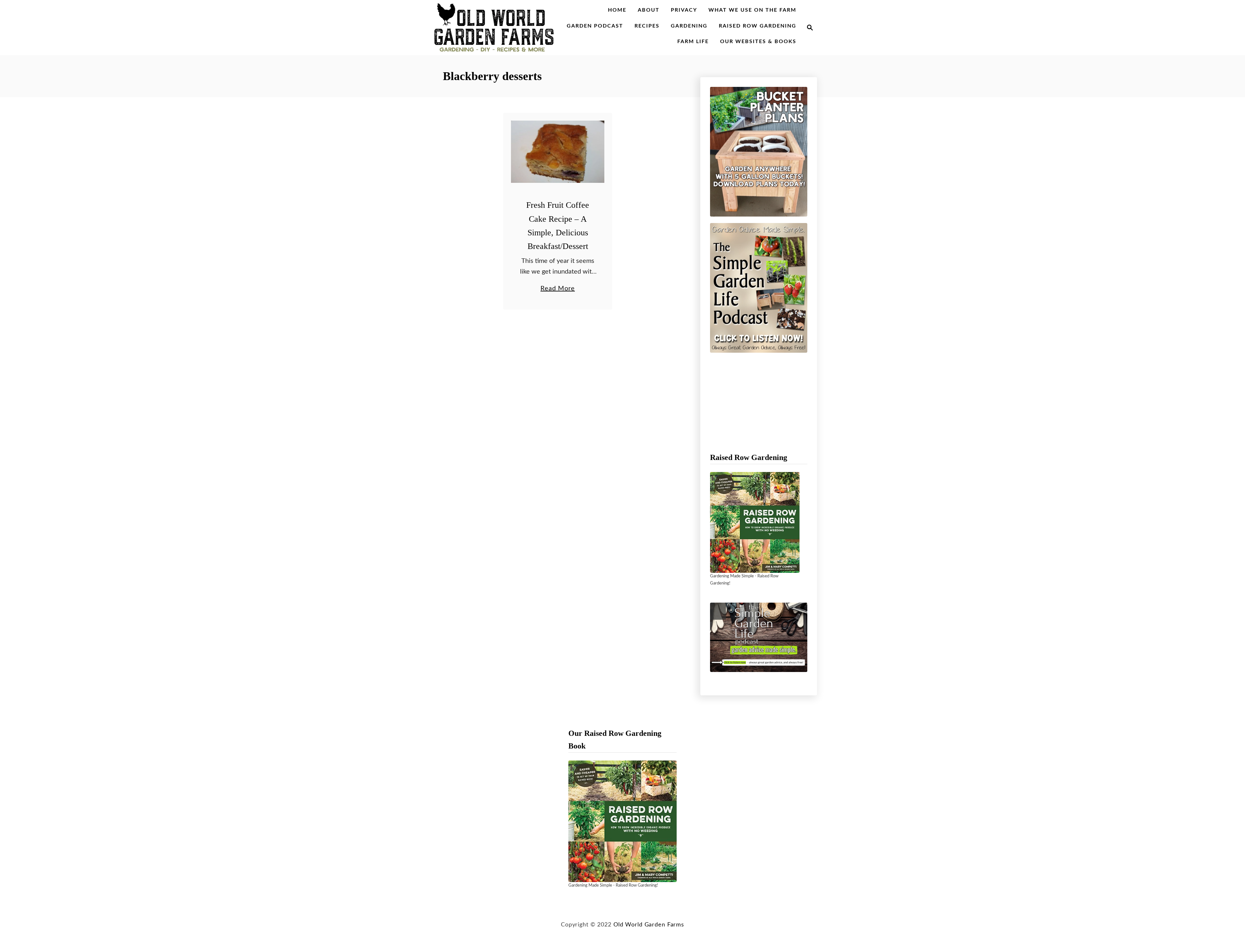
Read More (557, 289)
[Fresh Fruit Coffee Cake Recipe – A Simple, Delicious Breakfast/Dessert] (558, 152)
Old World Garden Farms (648, 924)
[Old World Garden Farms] (494, 27)
